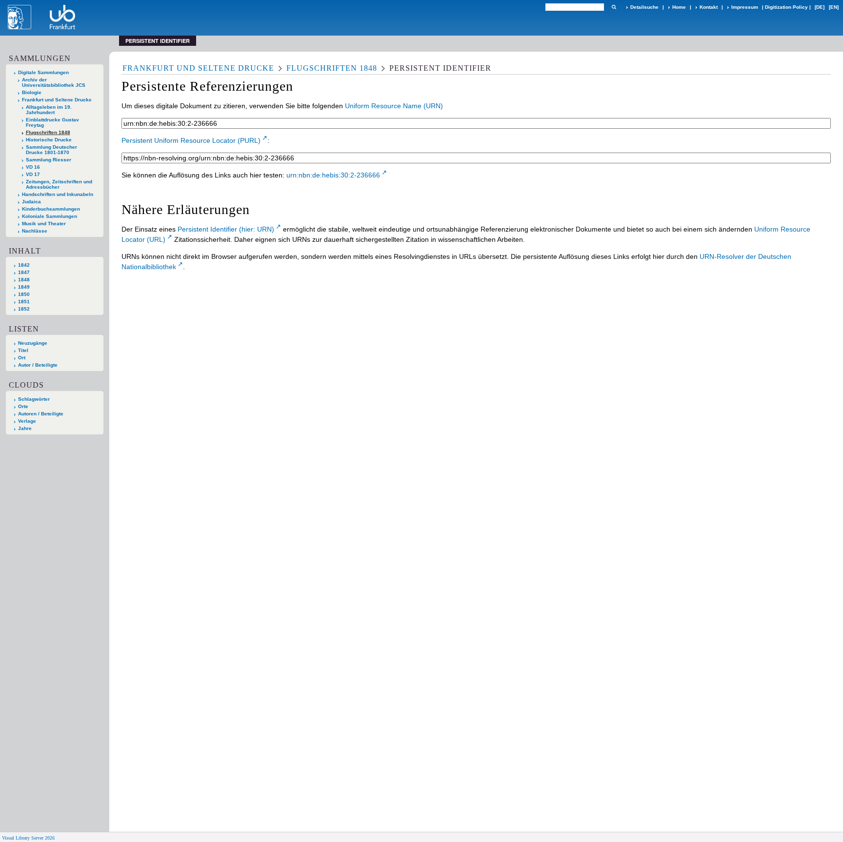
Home (679, 7)
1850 (24, 294)
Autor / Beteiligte (38, 365)
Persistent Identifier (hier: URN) (226, 229)
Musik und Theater (44, 223)
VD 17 (33, 174)
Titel (23, 350)
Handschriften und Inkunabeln (57, 194)
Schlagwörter (34, 399)
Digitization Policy (786, 7)
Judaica (31, 201)
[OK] (613, 7)
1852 (24, 309)
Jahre (25, 428)
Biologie (31, 92)
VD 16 (33, 167)
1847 (24, 272)
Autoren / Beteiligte (40, 413)
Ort (21, 357)
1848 (24, 279)
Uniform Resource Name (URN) (394, 106)
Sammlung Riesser (48, 159)
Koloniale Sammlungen (49, 216)
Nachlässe (34, 231)
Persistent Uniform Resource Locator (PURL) (191, 140)
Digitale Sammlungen (43, 72)
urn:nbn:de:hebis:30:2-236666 (333, 175)
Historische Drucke (49, 139)
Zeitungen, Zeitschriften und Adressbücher (59, 184)
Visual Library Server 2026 (28, 838)
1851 (24, 301)
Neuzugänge (32, 343)
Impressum (744, 7)
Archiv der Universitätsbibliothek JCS (53, 82)
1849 (24, 287)
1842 (24, 265)
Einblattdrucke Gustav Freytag (52, 122)
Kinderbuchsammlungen (51, 209)
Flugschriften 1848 (48, 132)
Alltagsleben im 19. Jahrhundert (49, 109)
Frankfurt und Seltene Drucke (57, 99)
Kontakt (709, 7)
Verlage (27, 421)
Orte (23, 406)
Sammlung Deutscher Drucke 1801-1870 (51, 149)
